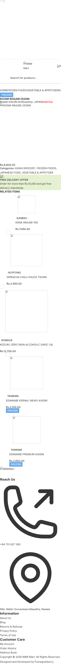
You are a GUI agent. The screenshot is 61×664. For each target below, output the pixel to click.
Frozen (7, 94)
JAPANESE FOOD (10, 172)
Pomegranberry (44, 661)
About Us (5, 618)
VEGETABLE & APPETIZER (42, 90)
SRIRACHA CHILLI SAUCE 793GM (27, 277)
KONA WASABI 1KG (26, 222)
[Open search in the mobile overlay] (30, 78)
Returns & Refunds (11, 626)
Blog (2, 622)
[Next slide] (4, 1)
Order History (8, 648)
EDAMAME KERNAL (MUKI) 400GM (26, 400)
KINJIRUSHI (16, 101)
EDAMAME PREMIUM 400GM (26, 454)
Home (3, 90)
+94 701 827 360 (10, 544)
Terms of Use (8, 635)
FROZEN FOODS (17, 90)
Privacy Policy (8, 630)
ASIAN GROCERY (25, 168)
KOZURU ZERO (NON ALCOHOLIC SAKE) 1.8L (26, 344)
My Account (7, 644)
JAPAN (38, 101)
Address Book (8, 652)
